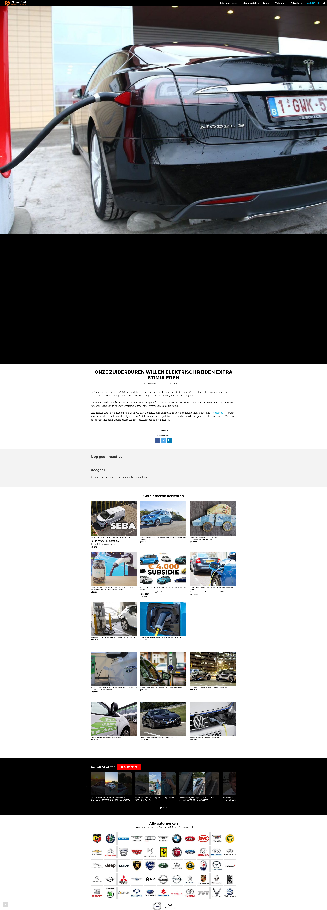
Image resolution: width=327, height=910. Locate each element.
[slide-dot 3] (166, 807)
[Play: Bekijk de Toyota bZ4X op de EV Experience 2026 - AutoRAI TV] (155, 787)
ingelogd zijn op (108, 477)
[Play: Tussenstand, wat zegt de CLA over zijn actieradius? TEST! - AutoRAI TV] (199, 787)
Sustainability (251, 3)
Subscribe (130, 767)
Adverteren (297, 3)
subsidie (164, 430)
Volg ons (279, 3)
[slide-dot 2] (163, 807)
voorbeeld (217, 412)
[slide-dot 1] (161, 808)
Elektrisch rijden (228, 3)
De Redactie (178, 384)
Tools (266, 3)
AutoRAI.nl (313, 3)
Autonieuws (163, 384)
